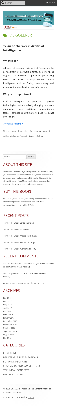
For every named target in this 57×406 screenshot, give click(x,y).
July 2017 (7, 298)
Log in (31, 397)
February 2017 (9, 314)
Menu (52, 2)
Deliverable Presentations (20, 357)
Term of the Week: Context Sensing (18, 223)
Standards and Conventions (22, 365)
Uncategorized (13, 374)
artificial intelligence (11, 136)
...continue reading (13, 123)
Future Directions (40, 131)
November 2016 (10, 324)
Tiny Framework (17, 397)
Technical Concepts (16, 370)
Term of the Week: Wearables (16, 229)
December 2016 (10, 321)
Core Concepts (12, 353)
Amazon (6, 205)
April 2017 (7, 308)
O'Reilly (31, 205)
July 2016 (7, 338)
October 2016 (9, 328)
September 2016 (10, 331)
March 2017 (8, 311)
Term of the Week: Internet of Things (19, 242)
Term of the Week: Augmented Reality (19, 249)
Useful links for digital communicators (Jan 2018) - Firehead (28, 263)
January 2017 (8, 318)
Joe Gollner (24, 131)
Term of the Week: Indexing (18, 267)
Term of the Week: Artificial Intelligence (20, 236)
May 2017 (7, 304)
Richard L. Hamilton (11, 283)
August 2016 (8, 334)
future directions (26, 136)
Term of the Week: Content (35, 283)
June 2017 (7, 301)
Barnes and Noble (19, 205)
